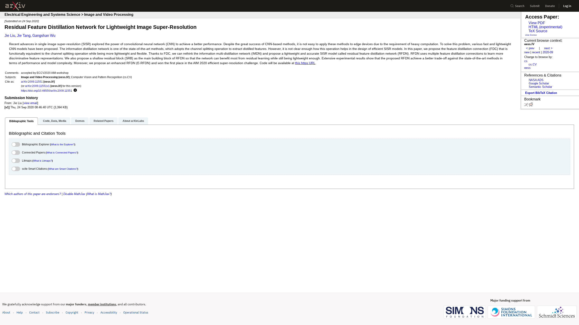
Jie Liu (10, 35)
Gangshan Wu (43, 35)
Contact (34, 312)
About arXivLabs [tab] (133, 121)
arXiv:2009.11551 (32, 81)
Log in (567, 6)
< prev (530, 48)
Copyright (72, 312)
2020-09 (548, 52)
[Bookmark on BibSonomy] (526, 105)
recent (536, 52)
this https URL (305, 63)
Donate (550, 6)
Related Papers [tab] (104, 121)
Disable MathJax (74, 194)
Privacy (89, 312)
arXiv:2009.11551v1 (37, 85)
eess (527, 68)
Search (519, 6)
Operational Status (135, 312)
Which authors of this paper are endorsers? (33, 194)
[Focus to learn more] (74, 90)
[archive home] (15, 6)
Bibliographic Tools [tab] (21, 121)
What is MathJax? (99, 194)
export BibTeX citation (541, 93)
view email (30, 103)
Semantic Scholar (540, 86)
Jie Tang (24, 35)
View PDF (537, 23)
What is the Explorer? (62, 144)
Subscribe (52, 312)
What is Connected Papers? (62, 152)
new (526, 52)
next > (548, 48)
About (6, 312)
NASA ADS (536, 80)
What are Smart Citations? (63, 168)
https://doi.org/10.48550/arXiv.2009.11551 (46, 90)
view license (531, 35)
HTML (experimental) (545, 27)
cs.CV (533, 64)
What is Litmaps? (42, 160)
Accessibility (108, 312)
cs (525, 61)
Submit (535, 6)
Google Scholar (539, 83)
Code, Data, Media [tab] (54, 121)
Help (20, 312)
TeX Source (538, 31)
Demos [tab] (80, 121)
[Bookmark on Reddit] (531, 105)
